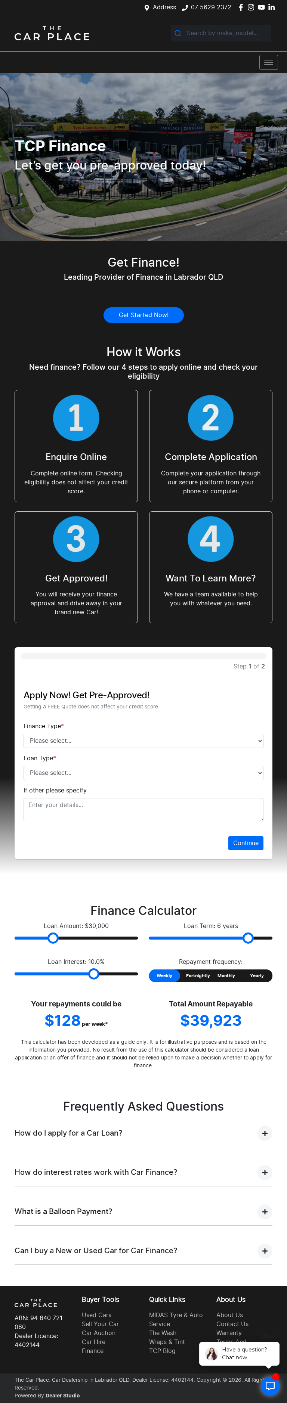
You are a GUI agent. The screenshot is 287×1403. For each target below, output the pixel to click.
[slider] (53, 938)
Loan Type (40, 758)
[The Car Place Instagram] (252, 7)
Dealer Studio (63, 1396)
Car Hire (93, 1342)
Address (164, 7)
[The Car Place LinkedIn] (273, 7)
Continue (246, 843)
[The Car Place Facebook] (242, 7)
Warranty (229, 1333)
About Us (229, 1315)
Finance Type (44, 726)
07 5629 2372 (211, 7)
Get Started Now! (144, 315)
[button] (268, 62)
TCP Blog (162, 1351)
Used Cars (96, 1315)
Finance (93, 1351)
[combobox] (221, 33)
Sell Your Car (100, 1324)
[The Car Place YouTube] (263, 7)
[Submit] (179, 33)
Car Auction (98, 1333)
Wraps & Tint (167, 1342)
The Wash (162, 1333)
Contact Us (232, 1324)
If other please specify (55, 791)
